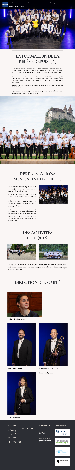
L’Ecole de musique (51, 3)
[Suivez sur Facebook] (9, 442)
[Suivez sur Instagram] (14, 442)
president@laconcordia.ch (45, 440)
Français (22, 6)
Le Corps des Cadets (38, 3)
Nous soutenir (63, 3)
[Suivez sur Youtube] (19, 442)
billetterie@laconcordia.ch (45, 434)
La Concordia (26, 3)
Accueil (11, 3)
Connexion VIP (13, 6)
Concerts (17, 3)
